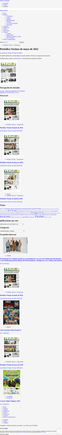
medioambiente (22, 214)
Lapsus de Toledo (3, 214)
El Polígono (35, 213)
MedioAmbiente (10, 20)
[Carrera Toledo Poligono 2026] (11, 393)
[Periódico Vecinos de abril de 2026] (11, 191)
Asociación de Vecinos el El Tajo (52, 208)
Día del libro (28, 213)
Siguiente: (9, 92)
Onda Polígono (35, 214)
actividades (7, 209)
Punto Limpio (9, 35)
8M (1, 209)
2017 (3, 209)
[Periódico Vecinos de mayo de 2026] (11, 156)
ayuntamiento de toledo (23, 211)
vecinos (46, 217)
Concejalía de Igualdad (53, 211)
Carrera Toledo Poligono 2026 (10, 401)
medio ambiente (16, 214)
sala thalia (26, 217)
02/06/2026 (19, 165)
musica (29, 214)
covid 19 (8, 213)
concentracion (3, 213)
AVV (1, 263)
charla (48, 211)
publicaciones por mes (5, 224)
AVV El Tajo (12, 211)
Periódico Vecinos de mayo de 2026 (11, 162)
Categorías (2, 231)
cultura (18, 213)
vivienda (49, 217)
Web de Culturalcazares (9, 39)
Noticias (5, 14)
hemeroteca (18, 58)
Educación (9, 25)
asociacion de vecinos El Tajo (31, 209)
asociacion (18, 209)
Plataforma (48, 214)
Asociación (9, 398)
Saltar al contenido (4, 0)
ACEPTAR (43, 432)
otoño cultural (42, 214)
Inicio (4, 13)
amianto (12, 209)
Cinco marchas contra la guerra (10, 330)
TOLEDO (39, 216)
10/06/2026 (6, 333)
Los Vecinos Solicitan (12, 23)
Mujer (26, 214)
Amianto (5, 26)
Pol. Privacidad (10, 38)
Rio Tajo (20, 217)
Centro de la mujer (37, 211)
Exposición (58, 213)
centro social (44, 211)
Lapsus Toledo (10, 214)
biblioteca (32, 211)
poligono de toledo (15, 217)
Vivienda (8, 22)
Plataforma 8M (53, 214)
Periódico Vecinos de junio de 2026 (11, 128)
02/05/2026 (19, 201)
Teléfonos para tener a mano (13, 36)
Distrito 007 (6, 27)
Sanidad (8, 19)
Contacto (5, 32)
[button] (4, 10)
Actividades (9, 16)
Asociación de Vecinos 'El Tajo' (8, 53)
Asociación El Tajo (3, 211)
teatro (33, 217)
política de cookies (21, 432)
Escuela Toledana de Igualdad (50, 213)
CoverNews (26, 425)
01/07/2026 (19, 131)
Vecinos (5, 29)
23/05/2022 (19, 53)
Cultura (8, 17)
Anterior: (12, 91)
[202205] (8, 84)
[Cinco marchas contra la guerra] (11, 324)
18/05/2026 (6, 404)
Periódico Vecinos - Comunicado (11, 45)
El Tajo (41, 213)
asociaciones (44, 208)
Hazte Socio (6, 30)
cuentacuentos (13, 213)
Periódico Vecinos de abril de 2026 (11, 199)
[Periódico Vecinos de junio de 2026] (11, 121)
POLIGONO (5, 217)
